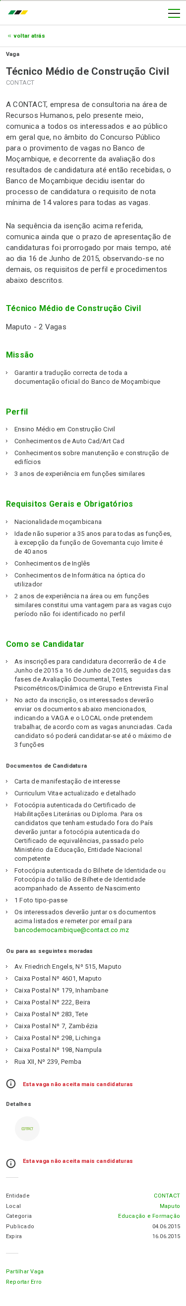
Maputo (170, 1206)
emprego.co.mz (20, 13)
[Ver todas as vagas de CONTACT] (27, 1128)
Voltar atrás (29, 36)
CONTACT (167, 1196)
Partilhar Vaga (25, 1271)
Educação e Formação (149, 1216)
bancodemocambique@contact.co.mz (71, 930)
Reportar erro (24, 1282)
